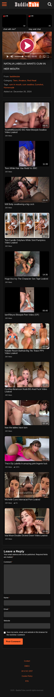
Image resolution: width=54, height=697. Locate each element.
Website (7, 621)
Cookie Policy (27, 676)
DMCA (27, 666)
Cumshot (39, 84)
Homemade (9, 87)
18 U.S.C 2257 (27, 671)
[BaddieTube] (27, 4)
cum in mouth (15, 84)
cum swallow (28, 84)
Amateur (22, 80)
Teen (15, 80)
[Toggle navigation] (4, 4)
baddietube (15, 76)
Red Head (31, 80)
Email (6, 609)
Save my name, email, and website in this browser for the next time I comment (27, 633)
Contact (27, 661)
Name (7, 598)
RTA (27, 681)
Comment (8, 562)
